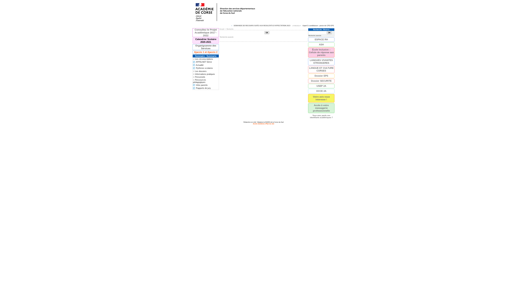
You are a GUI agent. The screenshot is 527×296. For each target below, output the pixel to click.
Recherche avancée (226, 37)
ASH (321, 44)
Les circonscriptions (204, 59)
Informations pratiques (205, 74)
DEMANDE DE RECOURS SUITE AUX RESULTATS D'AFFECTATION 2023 (251, 26)
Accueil (222, 29)
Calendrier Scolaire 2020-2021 (205, 40)
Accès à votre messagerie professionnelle (321, 108)
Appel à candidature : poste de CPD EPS (307, 26)
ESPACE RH (321, 39)
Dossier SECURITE (321, 81)
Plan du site (270, 124)
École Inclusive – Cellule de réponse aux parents (321, 52)
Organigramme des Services (205, 47)
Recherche (230, 29)
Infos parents (201, 85)
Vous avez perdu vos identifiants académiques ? (321, 116)
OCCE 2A (321, 91)
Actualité (199, 65)
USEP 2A (321, 86)
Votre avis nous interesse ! (321, 98)
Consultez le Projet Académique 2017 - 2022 (206, 32)
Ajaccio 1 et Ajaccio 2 (205, 52)
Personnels (200, 77)
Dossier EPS (321, 76)
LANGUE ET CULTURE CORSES (321, 69)
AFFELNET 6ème (203, 62)
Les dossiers (201, 71)
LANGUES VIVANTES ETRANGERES (321, 61)
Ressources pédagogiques (199, 81)
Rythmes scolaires (204, 68)
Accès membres (258, 124)
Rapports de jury (203, 88)
